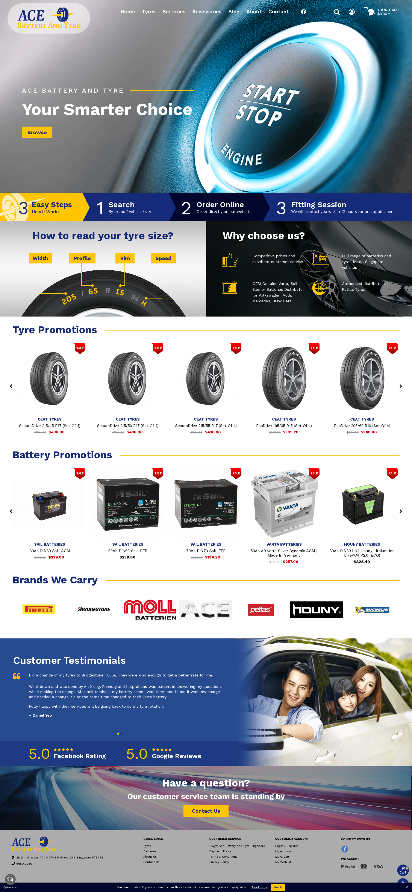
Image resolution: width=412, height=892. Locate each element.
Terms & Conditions (223, 856)
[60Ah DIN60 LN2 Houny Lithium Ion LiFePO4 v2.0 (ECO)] (362, 503)
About (254, 12)
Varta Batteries (284, 544)
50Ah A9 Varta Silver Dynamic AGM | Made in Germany (284, 552)
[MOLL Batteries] (150, 609)
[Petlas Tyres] (261, 609)
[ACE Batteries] (205, 609)
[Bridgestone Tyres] (94, 609)
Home (128, 12)
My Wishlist (283, 862)
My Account (283, 851)
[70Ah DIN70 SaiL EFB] (206, 503)
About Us (150, 856)
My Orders (282, 856)
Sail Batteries (49, 544)
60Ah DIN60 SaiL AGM (50, 550)
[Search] (336, 12)
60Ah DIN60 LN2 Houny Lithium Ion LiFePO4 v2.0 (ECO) (362, 552)
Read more (259, 887)
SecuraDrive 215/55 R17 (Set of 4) (206, 425)
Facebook (303, 11)
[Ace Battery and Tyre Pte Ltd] (49, 18)
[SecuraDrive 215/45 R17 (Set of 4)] (49, 378)
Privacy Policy (219, 862)
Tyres (149, 12)
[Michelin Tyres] (372, 609)
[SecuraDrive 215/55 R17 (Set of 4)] (206, 378)
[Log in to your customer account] (352, 12)
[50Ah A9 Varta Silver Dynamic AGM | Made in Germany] (284, 503)
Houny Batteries (362, 544)
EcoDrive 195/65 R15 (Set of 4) (284, 425)
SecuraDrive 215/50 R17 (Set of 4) (128, 425)
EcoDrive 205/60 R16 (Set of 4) (362, 425)
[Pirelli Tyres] (38, 609)
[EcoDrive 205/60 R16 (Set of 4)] (362, 378)
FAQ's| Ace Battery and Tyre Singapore (237, 846)
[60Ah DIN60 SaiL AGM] (49, 503)
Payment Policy (220, 851)
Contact (278, 12)
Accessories (206, 12)
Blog (233, 12)
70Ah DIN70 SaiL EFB (206, 550)
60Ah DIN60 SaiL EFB (127, 550)
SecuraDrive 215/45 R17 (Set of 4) (49, 425)
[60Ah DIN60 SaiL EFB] (127, 503)
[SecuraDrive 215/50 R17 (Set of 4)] (127, 378)
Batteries (173, 12)
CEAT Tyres (50, 419)
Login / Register (286, 846)
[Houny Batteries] (316, 609)
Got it (278, 887)
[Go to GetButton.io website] (10, 887)
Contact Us (151, 862)
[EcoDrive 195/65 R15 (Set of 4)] (284, 378)
